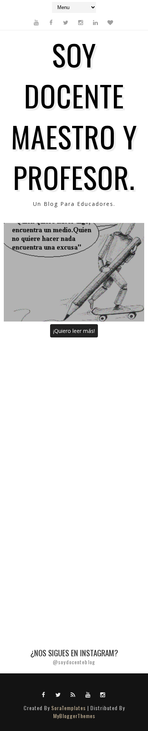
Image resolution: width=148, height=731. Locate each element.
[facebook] (51, 22)
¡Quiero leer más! (74, 330)
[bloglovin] (110, 22)
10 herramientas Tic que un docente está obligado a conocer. (74, 272)
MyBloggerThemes (74, 716)
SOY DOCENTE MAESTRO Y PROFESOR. (74, 115)
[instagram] (80, 22)
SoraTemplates (68, 708)
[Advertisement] (74, 420)
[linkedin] (95, 22)
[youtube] (36, 22)
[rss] (73, 694)
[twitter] (65, 22)
